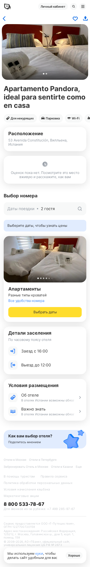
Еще (79, 466)
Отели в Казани (62, 466)
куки (39, 553)
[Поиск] (73, 6)
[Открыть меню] (82, 6)
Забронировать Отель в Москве (26, 466)
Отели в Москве (15, 459)
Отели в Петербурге (43, 459)
